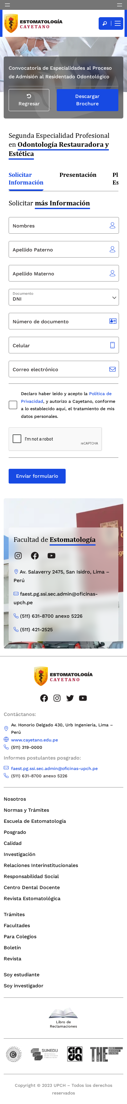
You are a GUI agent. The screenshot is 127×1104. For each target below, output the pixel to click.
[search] (105, 23)
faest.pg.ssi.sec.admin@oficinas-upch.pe (54, 768)
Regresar (29, 104)
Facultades (17, 925)
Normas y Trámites (26, 810)
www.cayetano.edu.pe (34, 739)
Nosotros (15, 799)
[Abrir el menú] (7, 5)
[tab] (26, 179)
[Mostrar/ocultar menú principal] (117, 23)
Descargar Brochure (87, 100)
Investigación (19, 854)
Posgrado (15, 832)
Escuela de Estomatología (35, 821)
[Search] (105, 23)
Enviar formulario (37, 476)
